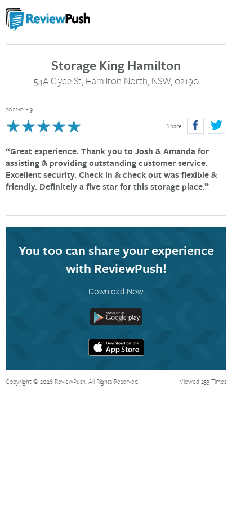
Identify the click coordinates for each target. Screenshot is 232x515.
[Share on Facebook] (195, 126)
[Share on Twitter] (216, 126)
